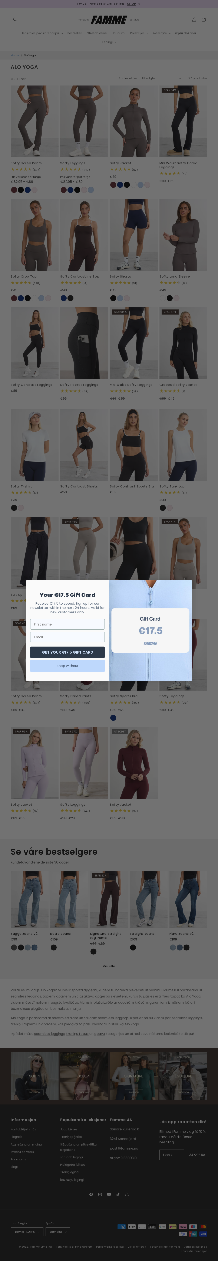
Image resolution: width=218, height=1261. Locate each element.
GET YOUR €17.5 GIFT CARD (67, 652)
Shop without (68, 665)
